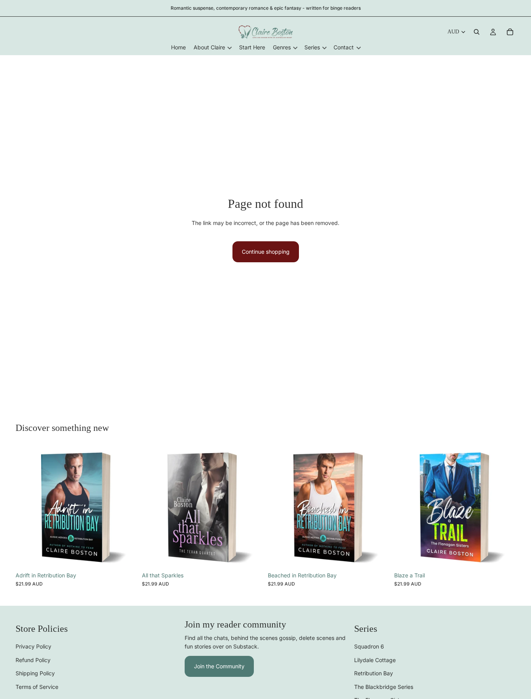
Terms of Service (37, 686)
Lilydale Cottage (375, 660)
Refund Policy (33, 660)
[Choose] (125, 556)
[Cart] (510, 31)
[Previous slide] (27, 507)
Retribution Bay (373, 673)
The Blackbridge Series (383, 686)
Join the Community (219, 666)
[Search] (476, 31)
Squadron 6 (369, 646)
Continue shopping (266, 251)
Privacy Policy (33, 646)
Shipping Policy (35, 673)
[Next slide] (125, 507)
